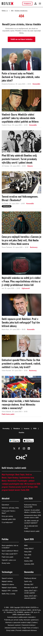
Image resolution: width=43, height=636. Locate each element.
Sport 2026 (29, 539)
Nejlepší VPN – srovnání (10, 590)
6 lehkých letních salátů (31, 531)
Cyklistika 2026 (29, 564)
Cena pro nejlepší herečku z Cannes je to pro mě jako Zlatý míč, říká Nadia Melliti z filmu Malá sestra (21, 240)
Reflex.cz (5, 11)
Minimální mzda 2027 (31, 587)
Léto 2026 (28, 498)
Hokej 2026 (27, 552)
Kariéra (21, 432)
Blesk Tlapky (20, 474)
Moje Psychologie (8, 474)
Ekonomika (29, 572)
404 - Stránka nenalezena (19, 11)
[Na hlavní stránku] (7, 3)
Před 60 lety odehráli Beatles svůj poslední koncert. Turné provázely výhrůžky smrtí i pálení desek (19, 159)
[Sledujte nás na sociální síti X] (14, 448)
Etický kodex (10, 630)
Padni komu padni (7, 557)
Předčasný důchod (30, 578)
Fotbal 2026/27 (29, 548)
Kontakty (6, 428)
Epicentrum (5, 505)
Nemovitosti (12, 481)
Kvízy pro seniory (7, 516)
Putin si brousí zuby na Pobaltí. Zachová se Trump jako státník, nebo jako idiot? (21, 77)
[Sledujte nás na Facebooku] (19, 448)
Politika (5, 539)
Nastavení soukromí (14, 625)
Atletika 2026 (28, 561)
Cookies (34, 622)
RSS (34, 428)
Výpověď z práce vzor (9, 560)
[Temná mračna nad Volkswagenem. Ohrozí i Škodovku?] (21, 182)
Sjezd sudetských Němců (10, 551)
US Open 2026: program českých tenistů (20, 488)
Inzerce (26, 428)
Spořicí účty (28, 581)
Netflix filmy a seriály (8, 594)
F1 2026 (26, 558)
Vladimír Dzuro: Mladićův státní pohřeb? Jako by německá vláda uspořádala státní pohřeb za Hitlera (20, 118)
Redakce (16, 428)
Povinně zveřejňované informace (26, 630)
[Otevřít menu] (40, 3)
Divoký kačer (6, 563)
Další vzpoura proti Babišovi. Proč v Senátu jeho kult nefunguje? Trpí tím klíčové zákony (21, 322)
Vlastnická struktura (28, 625)
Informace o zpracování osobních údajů (18, 622)
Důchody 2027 (28, 584)
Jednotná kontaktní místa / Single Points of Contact (21, 628)
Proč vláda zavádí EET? (9, 554)
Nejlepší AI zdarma (8, 584)
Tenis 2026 (27, 555)
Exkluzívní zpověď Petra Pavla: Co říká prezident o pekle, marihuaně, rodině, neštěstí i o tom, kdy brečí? (21, 363)
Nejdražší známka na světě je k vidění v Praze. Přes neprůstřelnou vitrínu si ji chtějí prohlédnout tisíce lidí (21, 281)
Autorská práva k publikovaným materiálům (21, 617)
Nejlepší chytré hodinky (9, 587)
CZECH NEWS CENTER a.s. (29, 607)
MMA (26, 545)
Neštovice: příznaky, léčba (10, 508)
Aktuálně (5, 498)
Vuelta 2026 (25, 490)
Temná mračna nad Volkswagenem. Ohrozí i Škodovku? (20, 198)
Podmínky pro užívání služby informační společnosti (21, 620)
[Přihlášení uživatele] (35, 3)
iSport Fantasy (13, 477)
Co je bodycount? (7, 522)
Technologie (7, 572)
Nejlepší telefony (7, 581)
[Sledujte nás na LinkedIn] (29, 448)
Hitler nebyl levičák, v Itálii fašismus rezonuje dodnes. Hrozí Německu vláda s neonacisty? (21, 404)
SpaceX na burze (7, 578)
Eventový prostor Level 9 (18, 487)
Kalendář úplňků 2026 (9, 519)
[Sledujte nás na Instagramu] (24, 448)
